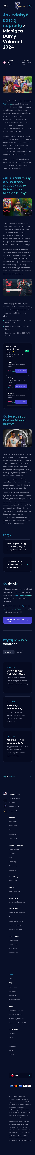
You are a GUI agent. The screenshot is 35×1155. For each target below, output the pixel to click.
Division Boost (14, 849)
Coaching (12, 834)
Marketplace (13, 940)
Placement (13, 802)
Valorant (11, 776)
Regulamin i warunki (16, 1010)
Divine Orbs (13, 949)
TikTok (11, 1038)
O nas (11, 979)
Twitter (11, 1055)
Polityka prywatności (16, 1019)
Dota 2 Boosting (14, 891)
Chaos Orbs (13, 944)
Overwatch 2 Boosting (17, 902)
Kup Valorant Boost (23, 595)
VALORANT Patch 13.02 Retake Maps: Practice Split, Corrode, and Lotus (16, 672)
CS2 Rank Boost (14, 798)
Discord (11, 1050)
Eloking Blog (9, 652)
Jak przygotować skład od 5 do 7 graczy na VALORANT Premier (17, 741)
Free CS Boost (14, 807)
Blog (4, 776)
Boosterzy (12, 995)
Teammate (13, 838)
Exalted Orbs (13, 953)
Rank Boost (13, 822)
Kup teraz (21, 371)
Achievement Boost (16, 929)
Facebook (12, 1046)
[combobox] (20, 1075)
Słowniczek (13, 987)
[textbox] (20, 1075)
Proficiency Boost (15, 925)
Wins (10, 830)
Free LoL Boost (14, 870)
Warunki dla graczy (15, 1014)
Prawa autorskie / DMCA (17, 1023)
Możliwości (12, 991)
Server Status (14, 811)
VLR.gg (19, 652)
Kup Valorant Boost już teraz (15, 620)
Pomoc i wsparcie (15, 1000)
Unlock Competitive (16, 921)
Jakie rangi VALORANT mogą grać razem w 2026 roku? (16, 707)
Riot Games (7, 104)
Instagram (12, 1042)
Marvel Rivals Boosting (17, 913)
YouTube (12, 1033)
